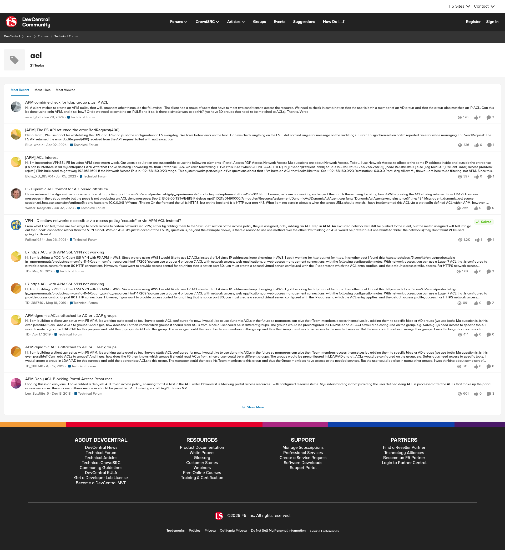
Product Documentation (202, 447)
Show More (255, 407)
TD (27, 271)
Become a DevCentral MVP (101, 483)
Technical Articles (101, 457)
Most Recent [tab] (20, 90)
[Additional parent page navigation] (29, 36)
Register (473, 21)
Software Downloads (303, 462)
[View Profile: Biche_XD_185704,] (16, 162)
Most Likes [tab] (42, 90)
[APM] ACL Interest (41, 157)
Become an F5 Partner (404, 457)
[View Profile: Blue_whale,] (16, 134)
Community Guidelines (101, 467)
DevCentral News (101, 447)
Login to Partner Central (404, 462)
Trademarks (175, 531)
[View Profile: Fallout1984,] (16, 225)
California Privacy (233, 531)
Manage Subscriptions (303, 447)
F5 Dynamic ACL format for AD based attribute (66, 189)
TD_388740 (34, 303)
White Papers (202, 452)
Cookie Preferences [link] (324, 531)
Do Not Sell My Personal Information (278, 531)
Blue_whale (34, 145)
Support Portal (303, 467)
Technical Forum (101, 452)
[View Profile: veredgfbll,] (16, 106)
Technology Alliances (404, 452)
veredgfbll (33, 117)
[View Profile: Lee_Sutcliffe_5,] (16, 383)
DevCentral (12, 36)
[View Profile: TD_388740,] (16, 288)
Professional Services (303, 452)
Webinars (202, 467)
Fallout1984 (34, 240)
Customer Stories (202, 462)
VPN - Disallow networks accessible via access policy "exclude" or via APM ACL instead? (103, 220)
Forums (43, 36)
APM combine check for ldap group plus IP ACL (66, 102)
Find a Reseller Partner (404, 447)
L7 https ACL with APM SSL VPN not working (64, 252)
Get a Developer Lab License (101, 477)
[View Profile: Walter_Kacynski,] (16, 193)
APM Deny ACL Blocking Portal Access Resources (68, 379)
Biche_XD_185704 (39, 177)
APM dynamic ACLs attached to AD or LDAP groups (71, 315)
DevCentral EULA (101, 472)
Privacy (210, 531)
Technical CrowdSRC (101, 462)
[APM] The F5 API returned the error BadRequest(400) (72, 130)
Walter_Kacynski (38, 208)
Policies (194, 531)
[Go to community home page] (28, 22)
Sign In (492, 21)
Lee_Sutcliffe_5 (37, 394)
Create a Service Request (303, 457)
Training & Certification (202, 477)
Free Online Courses (202, 472)
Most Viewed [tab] (65, 90)
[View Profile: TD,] (16, 256)
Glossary (202, 457)
